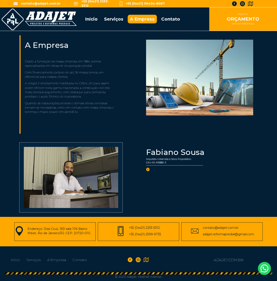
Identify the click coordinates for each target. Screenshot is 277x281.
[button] (264, 268)
